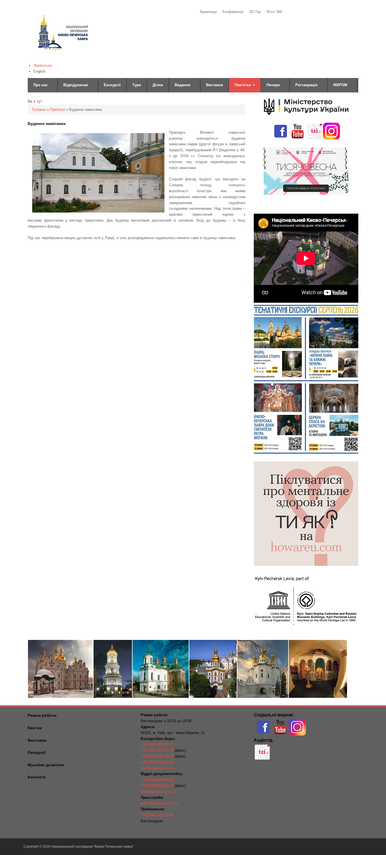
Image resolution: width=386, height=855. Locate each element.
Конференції (233, 12)
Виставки (214, 85)
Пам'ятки (243, 85)
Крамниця (208, 12)
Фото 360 (274, 12)
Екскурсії (112, 85)
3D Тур (255, 12)
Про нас (41, 85)
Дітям (158, 85)
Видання (183, 85)
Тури (136, 85)
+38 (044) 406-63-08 (157, 780)
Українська (42, 65)
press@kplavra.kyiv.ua (159, 803)
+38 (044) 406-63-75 (157, 744)
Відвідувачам (76, 85)
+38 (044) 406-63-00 (157, 815)
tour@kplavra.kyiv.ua (158, 768)
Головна (39, 109)
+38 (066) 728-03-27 (157, 762)
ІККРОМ (340, 85)
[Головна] (62, 58)
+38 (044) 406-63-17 (157, 785)
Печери (273, 85)
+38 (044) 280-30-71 (157, 756)
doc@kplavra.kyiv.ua (158, 791)
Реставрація (307, 85)
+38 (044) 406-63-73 (157, 750)
